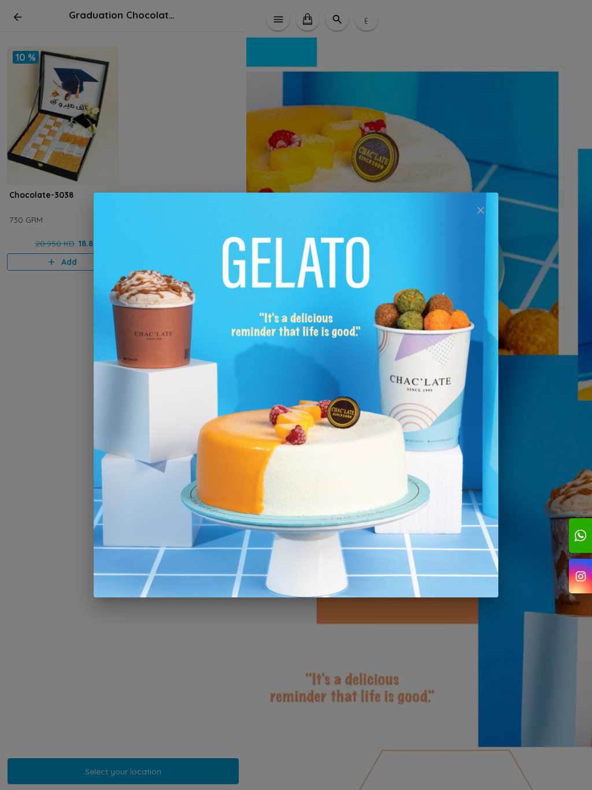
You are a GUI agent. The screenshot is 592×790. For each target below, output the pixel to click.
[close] (481, 210)
